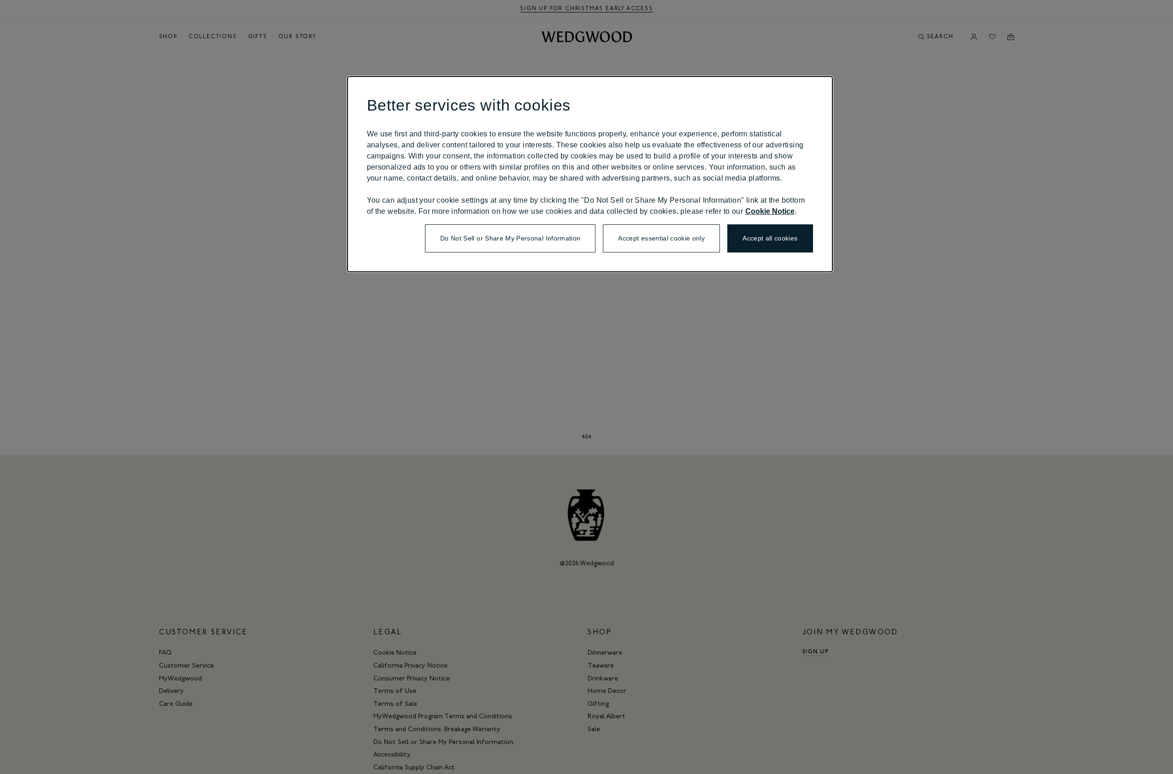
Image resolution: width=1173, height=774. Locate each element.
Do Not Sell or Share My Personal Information (510, 238)
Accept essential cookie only (661, 238)
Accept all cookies (770, 238)
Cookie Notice (770, 211)
